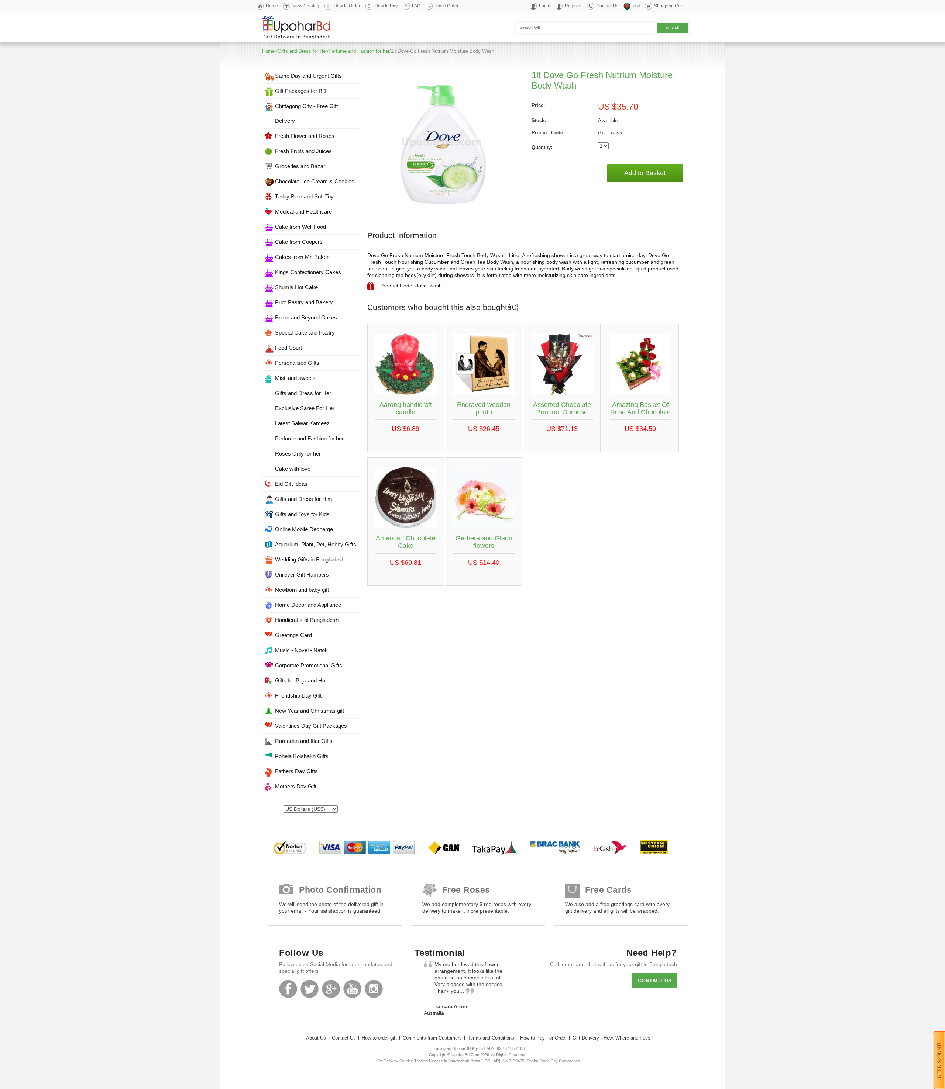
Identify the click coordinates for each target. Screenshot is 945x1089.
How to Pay (386, 5)
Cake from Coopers (299, 242)
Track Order (446, 5)
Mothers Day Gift (295, 786)
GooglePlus (331, 989)
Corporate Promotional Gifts (308, 665)
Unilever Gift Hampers (302, 574)
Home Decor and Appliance (308, 605)
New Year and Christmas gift (309, 711)
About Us (316, 1038)
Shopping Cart (668, 5)
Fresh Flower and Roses (304, 136)
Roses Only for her (298, 453)
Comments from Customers (432, 1038)
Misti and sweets (295, 378)
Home (272, 5)
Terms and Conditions (491, 1038)
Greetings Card (293, 635)
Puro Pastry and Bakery (304, 302)
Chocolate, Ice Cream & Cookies (314, 181)
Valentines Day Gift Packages (311, 726)
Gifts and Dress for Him (303, 499)
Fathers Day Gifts (296, 771)
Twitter (309, 989)
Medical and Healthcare (303, 211)
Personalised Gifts (297, 363)
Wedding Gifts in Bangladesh (309, 559)
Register (573, 5)
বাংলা (636, 5)
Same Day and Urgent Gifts (308, 76)
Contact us (654, 980)
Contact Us (607, 5)
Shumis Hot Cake (296, 287)
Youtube (352, 989)
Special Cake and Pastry (305, 332)
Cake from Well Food (300, 227)
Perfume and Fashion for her (359, 51)
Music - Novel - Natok (301, 650)
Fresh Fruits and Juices (303, 151)
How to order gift (379, 1038)
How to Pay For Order (543, 1038)
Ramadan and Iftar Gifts (304, 741)
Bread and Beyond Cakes (306, 317)
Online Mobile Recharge (304, 529)
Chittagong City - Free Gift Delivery (306, 113)
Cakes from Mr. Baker (302, 257)
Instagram (374, 989)
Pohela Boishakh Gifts (302, 756)
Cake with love (292, 469)
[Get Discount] (939, 1060)
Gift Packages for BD (300, 91)
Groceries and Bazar (300, 166)
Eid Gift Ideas (291, 484)
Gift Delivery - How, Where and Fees (611, 1038)
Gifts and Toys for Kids (302, 514)
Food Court (288, 348)
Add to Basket (645, 173)
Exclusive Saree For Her (304, 408)
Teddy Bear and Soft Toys (306, 196)
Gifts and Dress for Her (302, 51)
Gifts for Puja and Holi (301, 680)
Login (544, 5)
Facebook (288, 989)
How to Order (347, 5)
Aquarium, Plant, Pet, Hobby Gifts (315, 544)
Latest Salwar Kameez (302, 423)
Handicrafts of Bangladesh (307, 620)
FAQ (416, 5)
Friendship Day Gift (298, 695)
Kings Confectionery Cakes (308, 272)
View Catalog (305, 5)
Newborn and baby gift (302, 590)
